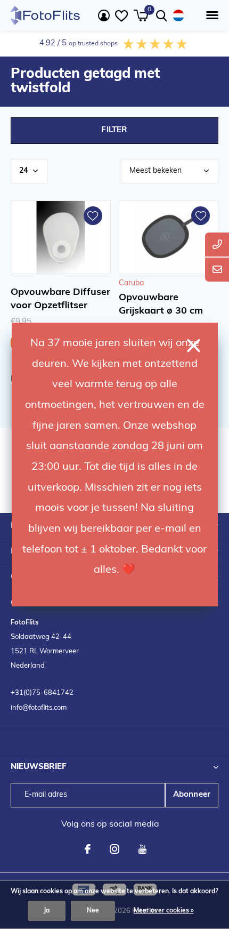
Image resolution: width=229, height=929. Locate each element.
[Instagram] (114, 849)
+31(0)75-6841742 (42, 693)
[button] (210, 15)
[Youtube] (142, 849)
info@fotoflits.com (39, 707)
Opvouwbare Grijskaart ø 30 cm (161, 304)
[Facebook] (88, 849)
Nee (93, 911)
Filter (114, 130)
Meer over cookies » (164, 911)
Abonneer (192, 795)
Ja (47, 911)
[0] (141, 15)
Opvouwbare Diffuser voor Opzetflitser (60, 299)
